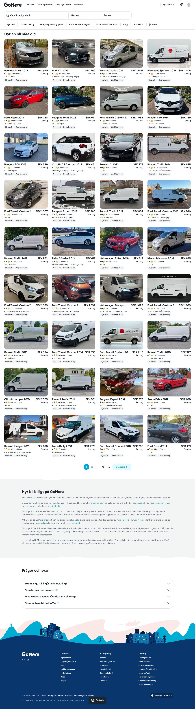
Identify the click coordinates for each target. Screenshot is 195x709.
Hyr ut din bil (169, 4)
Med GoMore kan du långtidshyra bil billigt (50, 596)
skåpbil (45, 523)
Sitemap (68, 695)
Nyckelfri (10, 24)
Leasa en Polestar (145, 684)
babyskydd (55, 506)
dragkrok (95, 503)
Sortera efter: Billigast (79, 24)
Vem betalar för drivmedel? (41, 590)
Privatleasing (144, 661)
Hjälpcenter (66, 658)
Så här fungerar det (108, 661)
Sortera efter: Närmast (106, 24)
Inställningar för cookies (84, 695)
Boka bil (30, 4)
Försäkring (104, 677)
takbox (140, 503)
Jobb (63, 677)
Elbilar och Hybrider (146, 677)
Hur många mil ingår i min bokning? (46, 583)
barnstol (30, 506)
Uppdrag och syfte (68, 661)
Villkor (43, 695)
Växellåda (138, 24)
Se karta (100, 700)
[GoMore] (13, 4)
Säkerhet (103, 681)
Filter (154, 24)
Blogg (63, 681)
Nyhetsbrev (66, 673)
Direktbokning (27, 24)
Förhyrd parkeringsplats (51, 24)
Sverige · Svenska (163, 695)
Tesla (126, 520)
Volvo (140, 520)
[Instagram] (28, 659)
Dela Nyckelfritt (63, 4)
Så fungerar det (45, 4)
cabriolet (76, 523)
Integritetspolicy (55, 695)
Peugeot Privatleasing (147, 669)
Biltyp (125, 24)
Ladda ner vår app (68, 669)
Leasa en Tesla (144, 673)
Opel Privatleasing (146, 665)
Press (63, 665)
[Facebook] (23, 659)
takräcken (159, 503)
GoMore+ (78, 4)
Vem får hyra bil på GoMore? (42, 603)
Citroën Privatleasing (147, 681)
